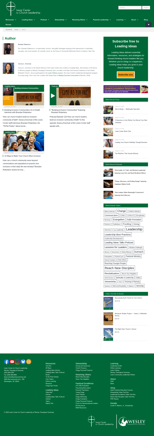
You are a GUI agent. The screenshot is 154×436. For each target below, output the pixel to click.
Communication (111, 215)
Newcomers (115, 252)
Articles (48, 394)
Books (48, 375)
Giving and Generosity (83, 366)
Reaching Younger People (115, 263)
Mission (107, 252)
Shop (146, 20)
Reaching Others (78, 20)
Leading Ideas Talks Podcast (119, 242)
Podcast (44, 20)
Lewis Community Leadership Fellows (122, 375)
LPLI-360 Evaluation (82, 386)
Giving (136, 224)
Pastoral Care (119, 256)
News (112, 383)
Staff (112, 381)
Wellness (131, 286)
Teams (120, 281)
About (133, 20)
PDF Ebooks (114, 399)
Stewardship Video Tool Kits (119, 392)
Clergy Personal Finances (84, 370)
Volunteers (107, 286)
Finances (107, 224)
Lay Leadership (118, 230)
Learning (119, 20)
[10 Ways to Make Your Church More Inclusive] (23, 142)
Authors (48, 399)
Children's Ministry (134, 211)
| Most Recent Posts (112, 100)
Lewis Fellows (52, 73)
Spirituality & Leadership (124, 278)
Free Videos (50, 379)
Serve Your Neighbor (129, 274)
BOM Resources (81, 408)
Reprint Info (49, 403)
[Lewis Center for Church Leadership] (23, 8)
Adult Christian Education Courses (121, 390)
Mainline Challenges (136, 247)
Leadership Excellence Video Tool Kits (123, 394)
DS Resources (80, 405)
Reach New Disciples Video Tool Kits (122, 397)
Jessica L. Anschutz (24, 64)
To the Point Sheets (52, 377)
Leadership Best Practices (118, 234)
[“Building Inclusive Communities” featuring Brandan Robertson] (70, 96)
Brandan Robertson (24, 44)
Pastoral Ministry (133, 256)
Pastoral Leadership (101, 20)
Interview (108, 230)
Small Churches (109, 277)
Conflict (122, 215)
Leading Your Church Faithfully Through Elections (131, 142)
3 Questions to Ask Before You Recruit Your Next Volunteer (131, 121)
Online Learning (51, 381)
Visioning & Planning (132, 282)
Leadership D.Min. (116, 366)
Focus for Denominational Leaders (87, 403)
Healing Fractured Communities (68, 75)
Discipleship (140, 215)
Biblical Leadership (110, 211)
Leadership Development (113, 238)
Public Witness (122, 260)
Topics (48, 401)
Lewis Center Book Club (123, 131)
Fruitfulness (116, 224)
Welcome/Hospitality (119, 286)
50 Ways (48, 368)
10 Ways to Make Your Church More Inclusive (22, 156)
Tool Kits (48, 366)
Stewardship (59, 20)
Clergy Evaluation (81, 399)
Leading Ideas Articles (53, 370)
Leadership (134, 229)
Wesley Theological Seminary (13, 370)
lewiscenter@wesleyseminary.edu (15, 377)
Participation (108, 256)
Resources (10, 20)
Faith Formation (134, 220)
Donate (8, 24)
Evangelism (118, 219)
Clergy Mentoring (81, 397)
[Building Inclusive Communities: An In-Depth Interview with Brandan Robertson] (23, 96)
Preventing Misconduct (83, 388)
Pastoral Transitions (110, 260)
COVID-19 (130, 215)
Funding (127, 224)
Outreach (138, 252)
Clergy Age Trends (52, 386)
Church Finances (81, 368)
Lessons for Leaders (116, 247)
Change (121, 211)
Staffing (138, 278)
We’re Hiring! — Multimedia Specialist (127, 109)
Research (49, 383)
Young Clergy (80, 392)
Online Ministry (126, 252)
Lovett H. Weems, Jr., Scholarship (121, 405)
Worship (140, 286)
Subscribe (49, 392)
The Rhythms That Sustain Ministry (126, 153)
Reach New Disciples (119, 268)
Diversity (107, 220)
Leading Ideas (27, 20)
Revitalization (112, 273)
